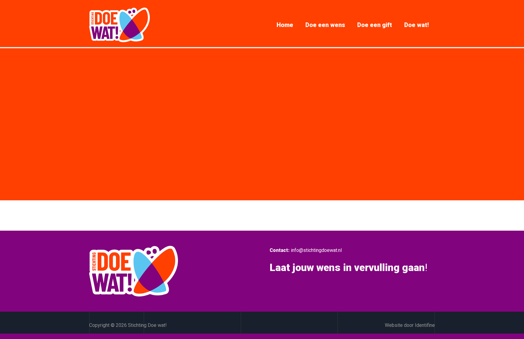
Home (285, 25)
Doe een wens (325, 25)
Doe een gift (374, 25)
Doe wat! (416, 25)
